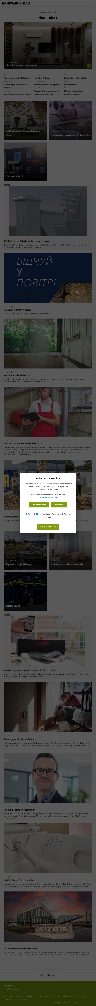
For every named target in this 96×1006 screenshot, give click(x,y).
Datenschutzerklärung (48, 497)
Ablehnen (59, 505)
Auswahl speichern (48, 527)
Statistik (31, 514)
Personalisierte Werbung (49, 514)
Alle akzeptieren (39, 505)
